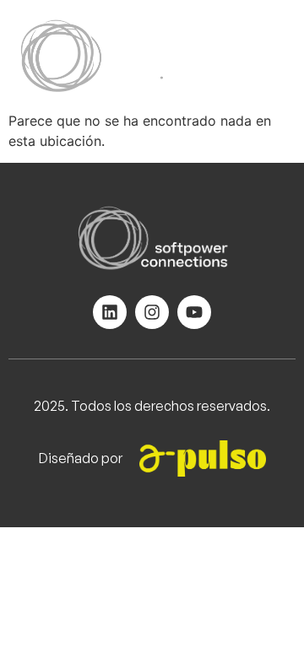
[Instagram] (152, 312)
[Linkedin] (110, 312)
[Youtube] (194, 312)
